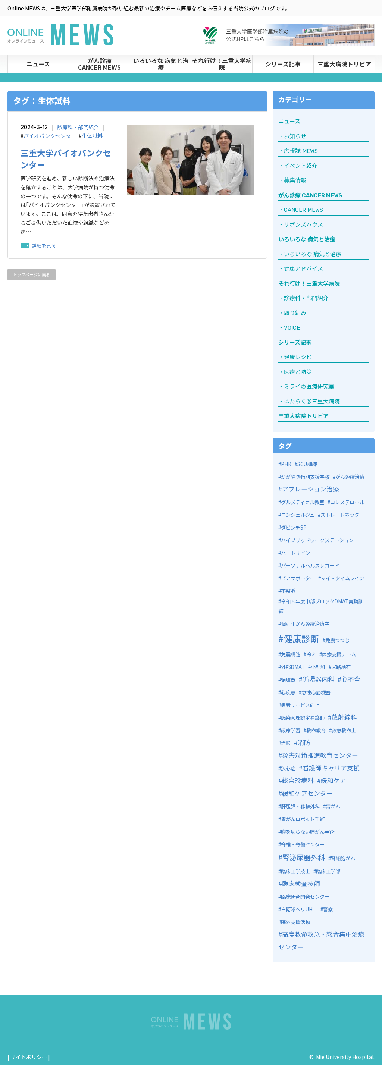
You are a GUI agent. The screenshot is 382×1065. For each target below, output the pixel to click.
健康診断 (301, 638)
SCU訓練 (307, 464)
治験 (286, 743)
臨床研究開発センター (305, 896)
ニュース (38, 63)
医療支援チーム (339, 654)
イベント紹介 (300, 166)
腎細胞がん (343, 858)
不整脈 (288, 590)
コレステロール (347, 502)
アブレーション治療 (310, 488)
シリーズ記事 (283, 63)
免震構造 (290, 654)
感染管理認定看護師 (303, 717)
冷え (311, 654)
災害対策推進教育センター (320, 755)
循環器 (288, 679)
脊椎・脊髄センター (303, 844)
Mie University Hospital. (345, 1057)
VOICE (292, 327)
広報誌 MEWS (301, 151)
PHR (286, 464)
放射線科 (344, 717)
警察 (328, 909)
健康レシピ (298, 357)
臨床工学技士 (295, 871)
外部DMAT (293, 666)
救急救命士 (344, 730)
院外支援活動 (295, 922)
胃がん (333, 806)
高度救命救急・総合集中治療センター (321, 940)
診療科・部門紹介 (78, 127)
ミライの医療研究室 (309, 386)
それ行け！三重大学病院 (222, 64)
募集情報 (295, 180)
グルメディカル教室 (302, 502)
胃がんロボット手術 (303, 819)
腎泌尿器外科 (303, 857)
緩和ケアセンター (307, 793)
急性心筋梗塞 (316, 692)
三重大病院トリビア (344, 63)
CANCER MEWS (303, 210)
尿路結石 (341, 666)
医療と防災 (298, 372)
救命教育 (316, 730)
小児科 (318, 666)
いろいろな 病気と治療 (160, 64)
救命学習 (290, 730)
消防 (304, 742)
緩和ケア (333, 780)
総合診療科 (298, 780)
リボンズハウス (303, 225)
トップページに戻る (31, 274)
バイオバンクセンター (50, 136)
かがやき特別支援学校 (305, 476)
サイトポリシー (28, 1057)
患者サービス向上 (300, 705)
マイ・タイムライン (342, 578)
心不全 (350, 679)
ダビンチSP (294, 527)
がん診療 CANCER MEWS (310, 195)
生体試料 (92, 136)
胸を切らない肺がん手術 (307, 831)
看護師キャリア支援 (331, 767)
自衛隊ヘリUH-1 (299, 909)
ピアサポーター (298, 578)
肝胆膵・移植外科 (300, 806)
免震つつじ (337, 640)
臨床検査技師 (301, 883)
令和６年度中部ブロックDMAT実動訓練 (320, 606)
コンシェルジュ (297, 514)
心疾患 (288, 692)
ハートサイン (295, 552)
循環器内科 (318, 679)
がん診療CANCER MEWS (99, 64)
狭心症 (288, 768)
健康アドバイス (303, 269)
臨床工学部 (328, 871)
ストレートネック (339, 514)
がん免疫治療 (349, 476)
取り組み (295, 313)
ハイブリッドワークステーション (317, 540)
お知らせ (295, 136)
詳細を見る (44, 245)
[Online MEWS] (60, 41)
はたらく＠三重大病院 (312, 401)
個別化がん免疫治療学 (305, 623)
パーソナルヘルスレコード (310, 565)
